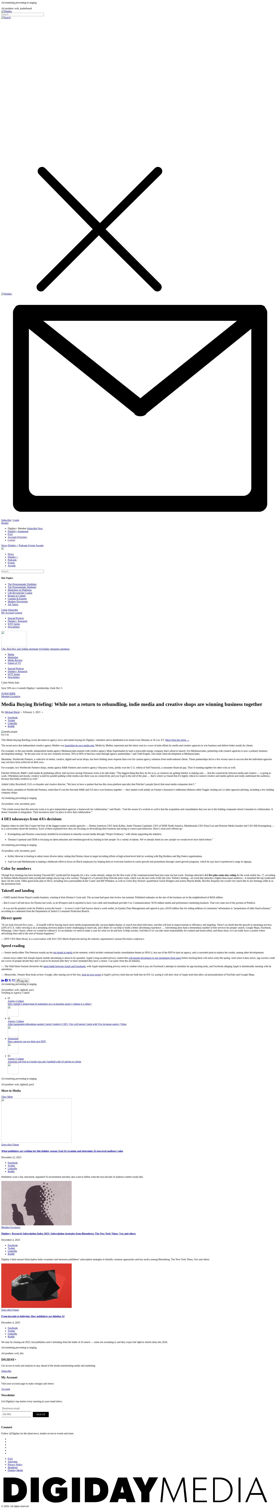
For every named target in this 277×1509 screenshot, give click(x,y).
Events (31, 545)
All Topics (13, 604)
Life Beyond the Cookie (20, 593)
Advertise (12, 1461)
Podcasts (23, 545)
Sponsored (13, 1038)
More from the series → (177, 740)
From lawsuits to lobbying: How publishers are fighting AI (32, 1316)
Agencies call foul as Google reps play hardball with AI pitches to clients (44, 1061)
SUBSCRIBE (8, 693)
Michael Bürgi (12, 712)
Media (11, 654)
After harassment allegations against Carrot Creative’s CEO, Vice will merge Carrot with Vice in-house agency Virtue (67, 1024)
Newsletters (14, 626)
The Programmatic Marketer (22, 587)
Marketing (13, 657)
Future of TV (14, 663)
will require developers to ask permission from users (155, 958)
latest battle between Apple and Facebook (64, 966)
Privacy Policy (15, 1464)
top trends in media (62, 952)
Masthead (12, 1467)
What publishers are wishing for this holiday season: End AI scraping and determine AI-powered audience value (62, 1151)
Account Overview (17, 537)
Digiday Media (15, 1470)
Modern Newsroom (18, 601)
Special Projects (16, 618)
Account (5, 1389)
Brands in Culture (17, 595)
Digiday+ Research (17, 621)
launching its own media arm (79, 745)
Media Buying (15, 660)
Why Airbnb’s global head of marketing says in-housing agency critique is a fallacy (50, 1004)
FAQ (10, 534)
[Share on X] (9, 981)
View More (7, 1096)
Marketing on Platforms (20, 590)
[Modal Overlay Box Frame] (25, 1413)
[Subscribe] (138, 517)
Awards (39, 545)
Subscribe (6, 520)
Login (16, 520)
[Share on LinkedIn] (2, 981)
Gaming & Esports (17, 598)
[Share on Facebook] (6, 981)
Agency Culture (16, 1001)
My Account (7, 612)
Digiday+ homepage (18, 531)
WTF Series (14, 624)
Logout (11, 540)
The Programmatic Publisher (22, 584)
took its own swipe (91, 974)
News (4, 545)
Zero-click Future (10, 1144)
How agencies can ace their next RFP (27, 1041)
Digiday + (13, 545)
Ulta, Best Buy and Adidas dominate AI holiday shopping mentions (35, 649)
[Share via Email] (13, 981)
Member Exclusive (10, 696)
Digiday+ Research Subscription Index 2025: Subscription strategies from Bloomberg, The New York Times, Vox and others (68, 1233)
